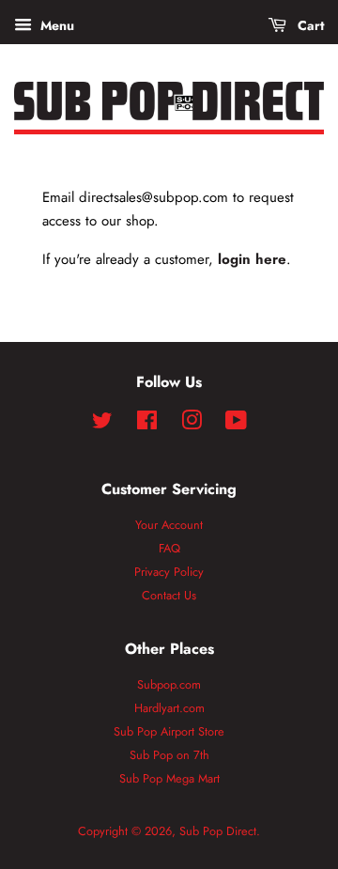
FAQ (169, 548)
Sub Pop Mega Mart (169, 778)
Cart (309, 25)
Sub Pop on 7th (169, 755)
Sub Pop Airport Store (169, 731)
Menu (55, 25)
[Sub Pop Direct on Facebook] (147, 424)
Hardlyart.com (169, 708)
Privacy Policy (169, 572)
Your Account (169, 525)
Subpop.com (169, 684)
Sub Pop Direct (217, 831)
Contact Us (169, 595)
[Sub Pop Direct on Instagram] (191, 424)
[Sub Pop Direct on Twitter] (102, 424)
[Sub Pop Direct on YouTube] (236, 424)
